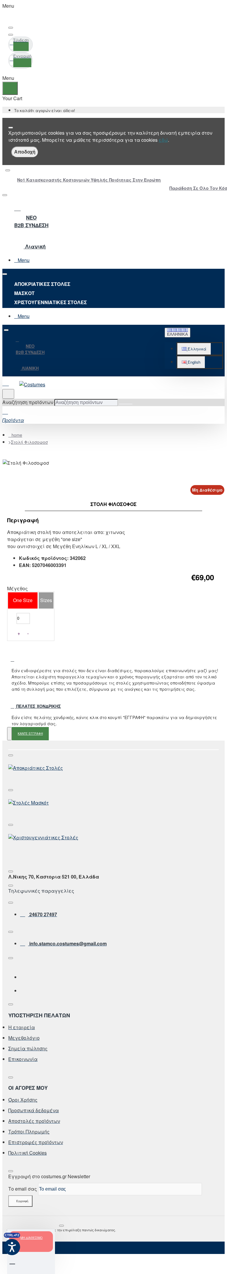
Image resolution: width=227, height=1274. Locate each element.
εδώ (163, 139)
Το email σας (22, 1188)
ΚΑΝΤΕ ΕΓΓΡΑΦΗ (30, 733)
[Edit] (10, 28)
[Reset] (10, 88)
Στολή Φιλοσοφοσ (29, 442)
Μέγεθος (17, 588)
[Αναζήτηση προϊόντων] (8, 394)
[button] (194, 349)
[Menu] (9, 383)
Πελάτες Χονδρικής (38, 706)
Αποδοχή (24, 151)
